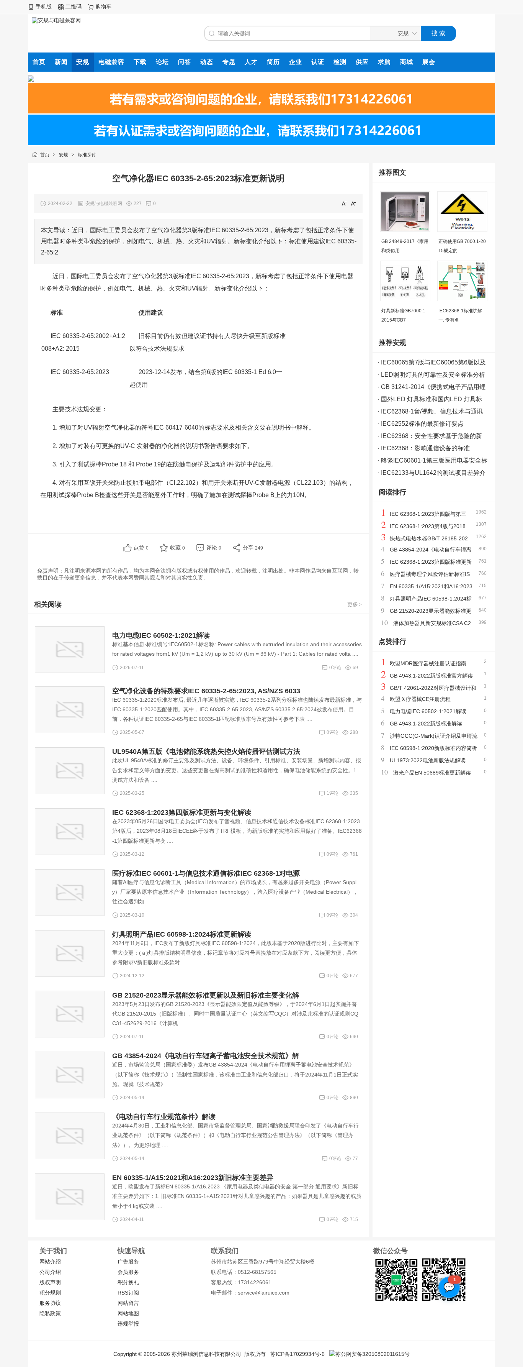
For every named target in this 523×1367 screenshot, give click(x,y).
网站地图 (128, 1313)
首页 (44, 155)
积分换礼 (128, 1282)
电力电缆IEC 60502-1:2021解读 (428, 711)
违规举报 (128, 1324)
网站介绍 (50, 1262)
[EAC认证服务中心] (261, 143)
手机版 (44, 6)
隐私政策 (50, 1313)
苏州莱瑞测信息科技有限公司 (206, 1354)
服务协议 (50, 1303)
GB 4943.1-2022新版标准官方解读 (431, 676)
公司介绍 (50, 1272)
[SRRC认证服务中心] (31, 80)
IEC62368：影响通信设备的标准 (425, 448)
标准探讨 (87, 155)
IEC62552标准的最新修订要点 (422, 423)
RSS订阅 (128, 1293)
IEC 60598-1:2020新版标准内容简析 (433, 748)
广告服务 (128, 1262)
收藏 (177, 548)
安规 (63, 155)
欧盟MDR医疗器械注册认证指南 (428, 663)
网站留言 (128, 1303)
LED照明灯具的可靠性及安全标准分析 (433, 374)
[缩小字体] (353, 203)
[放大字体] (344, 203)
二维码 (73, 6)
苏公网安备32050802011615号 (372, 1354)
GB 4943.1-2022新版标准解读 (426, 723)
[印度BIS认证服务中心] (261, 111)
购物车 (103, 6)
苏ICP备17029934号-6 (297, 1354)
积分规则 (50, 1293)
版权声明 (50, 1282)
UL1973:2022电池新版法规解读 (428, 760)
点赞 (141, 548)
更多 (354, 604)
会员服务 (128, 1272)
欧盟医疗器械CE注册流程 (420, 699)
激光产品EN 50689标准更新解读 (432, 773)
